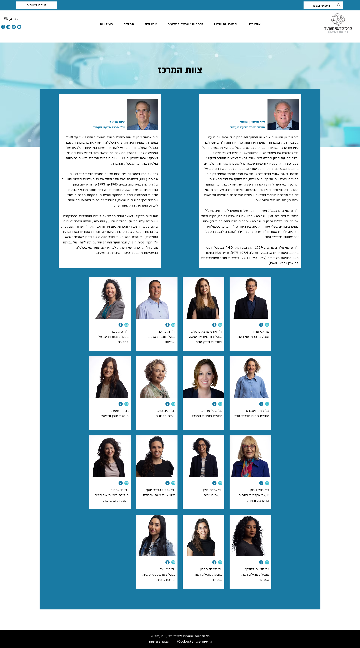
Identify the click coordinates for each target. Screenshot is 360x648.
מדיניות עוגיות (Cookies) (194, 641)
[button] (106, 24)
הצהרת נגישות (159, 641)
